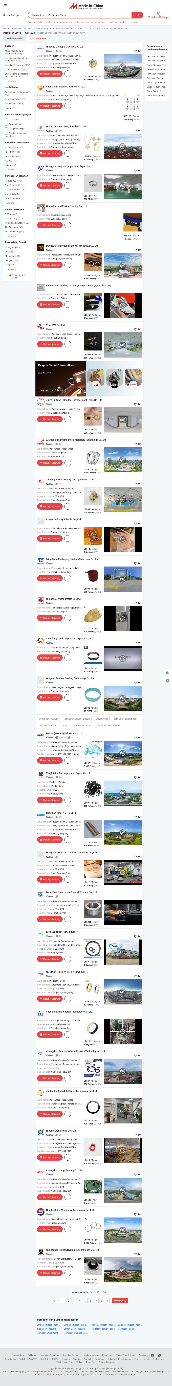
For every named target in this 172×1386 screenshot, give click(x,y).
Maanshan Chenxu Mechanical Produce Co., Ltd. (72, 892)
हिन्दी (59, 1362)
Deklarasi (32, 1355)
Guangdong (13, 247)
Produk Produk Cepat (125, 1355)
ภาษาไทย (68, 1362)
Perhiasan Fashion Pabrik (103, 1328)
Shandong (12, 256)
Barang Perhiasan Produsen (130, 1324)
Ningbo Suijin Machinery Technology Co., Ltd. (70, 1210)
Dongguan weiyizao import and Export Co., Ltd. (71, 166)
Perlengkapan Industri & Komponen (16, 59)
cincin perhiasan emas (108, 725)
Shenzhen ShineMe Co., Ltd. (65, 86)
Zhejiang (11, 251)
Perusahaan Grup (14, 103)
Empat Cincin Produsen (74, 1328)
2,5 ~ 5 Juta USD (14, 194)
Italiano (111, 1359)
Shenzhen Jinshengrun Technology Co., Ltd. (69, 1011)
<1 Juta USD (13, 180)
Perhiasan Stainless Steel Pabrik (76, 1332)
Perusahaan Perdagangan (17, 93)
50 (104, 1292)
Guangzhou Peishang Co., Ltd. (66, 126)
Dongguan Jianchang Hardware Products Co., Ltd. (72, 245)
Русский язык (124, 1359)
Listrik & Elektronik (16, 69)
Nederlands (158, 1359)
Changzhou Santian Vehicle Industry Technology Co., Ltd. (76, 1051)
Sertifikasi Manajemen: (47, 754)
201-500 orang (14, 227)
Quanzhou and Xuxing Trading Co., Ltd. (67, 206)
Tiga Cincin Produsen (46, 1328)
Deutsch (87, 1359)
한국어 (137, 1359)
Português (99, 1359)
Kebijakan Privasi (70, 1355)
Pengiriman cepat (17, 128)
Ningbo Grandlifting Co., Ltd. (61, 1130)
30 (98, 1292)
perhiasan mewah (48, 718)
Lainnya (10, 108)
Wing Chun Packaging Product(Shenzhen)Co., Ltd (72, 559)
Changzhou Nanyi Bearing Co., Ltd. (64, 1170)
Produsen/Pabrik (15, 99)
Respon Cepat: (43, 67)
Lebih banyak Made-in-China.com (97, 1355)
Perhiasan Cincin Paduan (76, 718)
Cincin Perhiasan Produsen (49, 1324)
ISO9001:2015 (14, 147)
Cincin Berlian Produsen (157, 91)
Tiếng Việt (90, 1362)
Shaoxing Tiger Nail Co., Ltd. (61, 812)
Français (66, 1359)
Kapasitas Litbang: (45, 63)
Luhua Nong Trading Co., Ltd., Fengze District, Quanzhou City (78, 285)
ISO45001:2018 (14, 156)
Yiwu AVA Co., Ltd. (55, 325)
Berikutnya (118, 1301)
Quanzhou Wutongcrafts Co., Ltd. (63, 598)
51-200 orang (14, 218)
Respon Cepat (15, 124)
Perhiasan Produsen (156, 73)
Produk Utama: (44, 59)
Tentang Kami (18, 1355)
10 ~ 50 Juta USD (14, 198)
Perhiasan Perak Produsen (159, 60)
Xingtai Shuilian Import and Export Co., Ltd (68, 773)
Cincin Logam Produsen (158, 82)
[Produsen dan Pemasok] (86, 6)
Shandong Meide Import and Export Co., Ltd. (69, 638)
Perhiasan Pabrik (126, 1328)
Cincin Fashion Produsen (158, 95)
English (22, 1359)
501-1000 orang (14, 231)
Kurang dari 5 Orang (17, 222)
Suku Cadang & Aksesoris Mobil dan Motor (16, 75)
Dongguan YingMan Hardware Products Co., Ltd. (71, 852)
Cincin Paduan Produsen (158, 86)
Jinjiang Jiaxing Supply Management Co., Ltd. (70, 479)
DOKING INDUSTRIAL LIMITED (62, 932)
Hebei (9, 264)
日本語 (55, 1359)
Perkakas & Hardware (17, 65)
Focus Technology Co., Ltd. (77, 1368)
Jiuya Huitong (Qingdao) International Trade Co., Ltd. (74, 400)
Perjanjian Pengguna (49, 1355)
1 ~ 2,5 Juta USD (15, 189)
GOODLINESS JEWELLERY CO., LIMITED (67, 971)
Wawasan (143, 1355)
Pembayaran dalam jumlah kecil (16, 134)
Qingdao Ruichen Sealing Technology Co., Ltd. (70, 678)
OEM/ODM (13, 119)
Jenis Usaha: (43, 55)
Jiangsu (11, 260)
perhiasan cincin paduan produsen (90, 22)
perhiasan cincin (82, 725)
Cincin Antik (102, 718)
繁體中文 (44, 1359)
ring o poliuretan (47, 725)
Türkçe (79, 1362)
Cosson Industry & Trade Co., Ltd (63, 519)
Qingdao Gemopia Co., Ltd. (65, 46)
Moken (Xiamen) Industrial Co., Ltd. (65, 733)
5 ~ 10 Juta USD (14, 185)
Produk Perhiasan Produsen (103, 1324)
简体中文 (33, 1359)
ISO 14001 (12, 152)
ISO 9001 (11, 160)
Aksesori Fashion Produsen (159, 69)
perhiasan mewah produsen (59, 22)
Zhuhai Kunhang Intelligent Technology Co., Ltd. (71, 1091)
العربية (146, 1359)
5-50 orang (12, 214)
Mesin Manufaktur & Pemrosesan (14, 52)
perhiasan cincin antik (125, 718)
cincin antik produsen (118, 22)
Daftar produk (14, 38)
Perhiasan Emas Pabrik (47, 1332)
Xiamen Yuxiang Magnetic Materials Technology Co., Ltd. (76, 439)
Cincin (65, 725)
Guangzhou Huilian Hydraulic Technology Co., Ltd (72, 1249)
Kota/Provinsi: (43, 99)
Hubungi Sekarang (51, 73)
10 (91, 1292)
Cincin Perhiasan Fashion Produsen (76, 1324)
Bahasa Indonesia (107, 1362)
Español (76, 1359)
